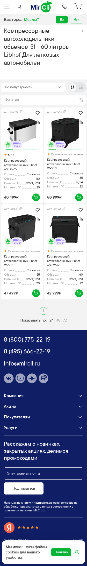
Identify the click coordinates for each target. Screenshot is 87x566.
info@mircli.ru (22, 363)
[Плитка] (72, 87)
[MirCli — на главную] (42, 7)
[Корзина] (78, 6)
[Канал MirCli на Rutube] (43, 378)
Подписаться (24, 488)
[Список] (81, 87)
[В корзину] (36, 197)
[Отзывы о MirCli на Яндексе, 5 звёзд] (21, 527)
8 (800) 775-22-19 (27, 339)
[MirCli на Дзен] (32, 378)
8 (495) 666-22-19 (27, 351)
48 (58, 320)
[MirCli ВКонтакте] (9, 378)
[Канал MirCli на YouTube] (20, 378)
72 (65, 320)
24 (51, 320)
